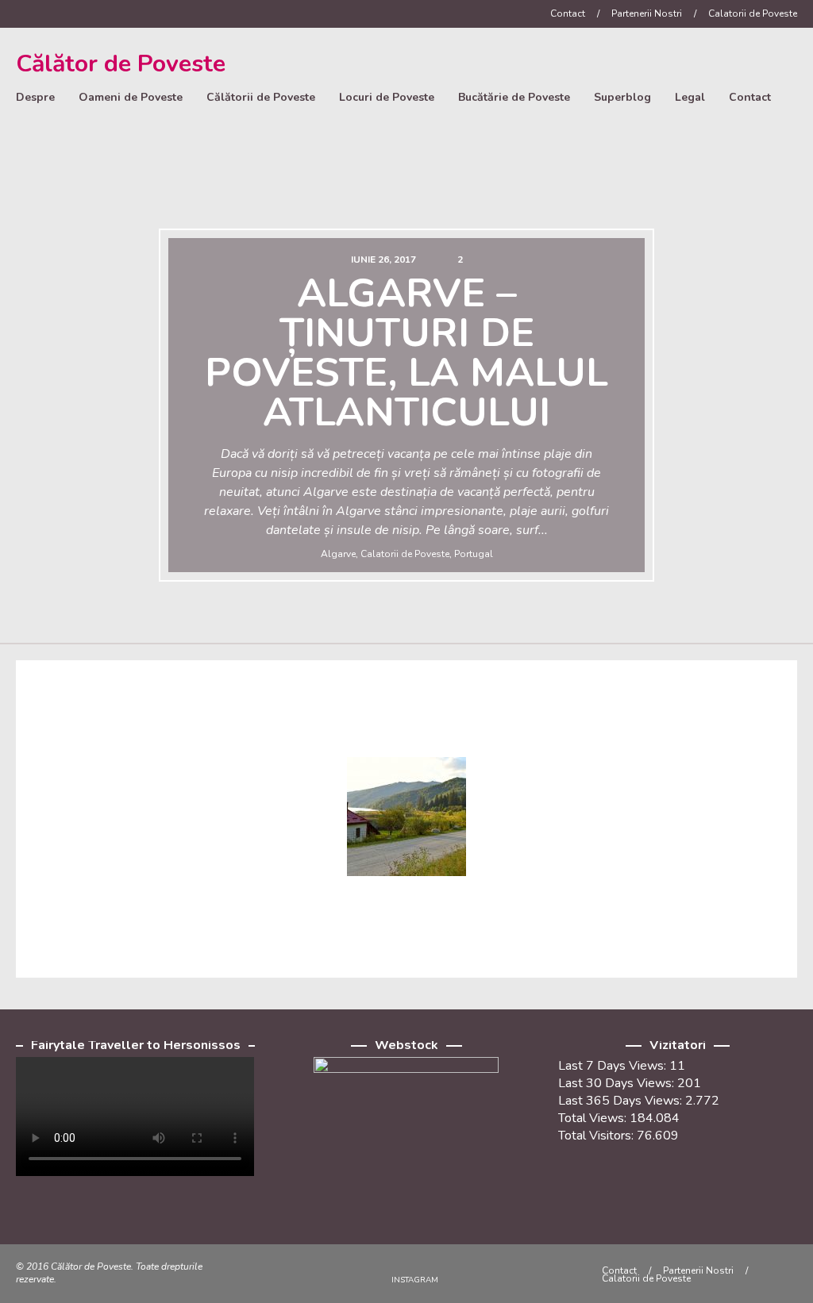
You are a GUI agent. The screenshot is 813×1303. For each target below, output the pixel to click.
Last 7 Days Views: (613, 1065)
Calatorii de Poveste (752, 13)
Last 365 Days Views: (621, 1100)
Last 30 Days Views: (617, 1083)
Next (783, 411)
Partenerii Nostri (646, 13)
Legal (690, 97)
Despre (35, 97)
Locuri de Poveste (386, 97)
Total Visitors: (597, 1135)
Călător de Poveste (120, 64)
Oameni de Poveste (131, 97)
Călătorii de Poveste (260, 97)
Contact (567, 13)
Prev (29, 411)
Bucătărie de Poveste (514, 97)
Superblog (622, 97)
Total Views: (594, 1118)
